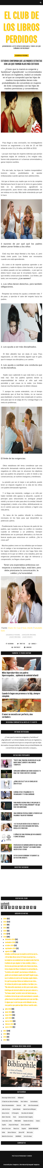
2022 (5, 925)
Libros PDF (21, 1132)
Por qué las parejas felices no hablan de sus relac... (21, 981)
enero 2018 (9, 1027)
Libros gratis (5, 1113)
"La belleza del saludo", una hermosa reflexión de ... (21, 972)
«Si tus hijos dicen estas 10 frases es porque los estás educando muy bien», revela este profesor (26, 826)
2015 (5, 1037)
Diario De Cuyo (14, 628)
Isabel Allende (16, 1109)
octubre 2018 (9, 945)
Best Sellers (24, 1101)
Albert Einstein (6, 1117)
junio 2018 (8, 1012)
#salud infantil (27, 637)
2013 (5, 1040)
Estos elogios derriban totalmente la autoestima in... (21, 969)
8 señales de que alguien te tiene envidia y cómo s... (21, 963)
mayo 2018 (8, 1015)
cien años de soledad (27, 1113)
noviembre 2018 (10, 942)
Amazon (19, 1105)
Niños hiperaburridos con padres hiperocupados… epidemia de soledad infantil (20, 674)
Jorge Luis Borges (13, 1125)
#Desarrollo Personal (13, 635)
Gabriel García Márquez (29, 1109)
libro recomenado (33, 1105)
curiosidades (34, 1101)
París (14, 1117)
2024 (5, 919)
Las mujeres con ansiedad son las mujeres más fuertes (22, 960)
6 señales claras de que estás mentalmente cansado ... (22, 996)
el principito (15, 1113)
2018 (5, 937)
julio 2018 (8, 1009)
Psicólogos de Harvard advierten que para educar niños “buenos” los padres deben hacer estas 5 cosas (28, 847)
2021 (5, 928)
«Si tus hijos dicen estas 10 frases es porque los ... (20, 957)
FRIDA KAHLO (17, 1121)
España (4, 1125)
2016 (5, 1034)
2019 (5, 934)
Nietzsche (30, 1132)
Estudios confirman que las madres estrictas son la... (21, 954)
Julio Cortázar (6, 1109)
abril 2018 (8, 1018)
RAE (25, 1105)
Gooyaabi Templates (33, 1164)
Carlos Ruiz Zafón (7, 1121)
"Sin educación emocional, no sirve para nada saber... (21, 987)
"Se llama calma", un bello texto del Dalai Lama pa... (21, 993)
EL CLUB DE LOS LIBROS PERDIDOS (21, 27)
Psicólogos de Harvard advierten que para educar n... (21, 990)
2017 (5, 1031)
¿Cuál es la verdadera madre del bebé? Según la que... (22, 975)
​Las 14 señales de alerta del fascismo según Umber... (21, 978)
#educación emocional (29, 635)
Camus (38, 1121)
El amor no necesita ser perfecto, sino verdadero (17, 715)
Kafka (3, 1132)
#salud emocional (15, 637)
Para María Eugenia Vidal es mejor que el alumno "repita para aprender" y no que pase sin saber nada (27, 805)
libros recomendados (8, 1105)
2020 (5, 931)
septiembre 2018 (10, 948)
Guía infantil (27, 628)
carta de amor (28, 1136)
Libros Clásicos (12, 1132)
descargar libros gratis (8, 1098)
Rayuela (24, 1128)
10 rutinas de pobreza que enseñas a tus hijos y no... (21, 984)
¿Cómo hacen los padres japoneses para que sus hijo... (21, 999)
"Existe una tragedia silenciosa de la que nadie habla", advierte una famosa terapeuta (27, 762)
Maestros (16, 1128)
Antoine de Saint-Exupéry (26, 1117)
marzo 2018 (9, 1021)
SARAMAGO (18, 1136)
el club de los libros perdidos (10, 1101)
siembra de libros (28, 1121)
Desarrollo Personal (21, 55)
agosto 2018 (9, 951)
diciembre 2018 (10, 939)
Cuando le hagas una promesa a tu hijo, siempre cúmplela (21, 694)
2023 (5, 922)
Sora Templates (14, 1164)
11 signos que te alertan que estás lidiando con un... (21, 1002)
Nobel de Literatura (7, 1136)
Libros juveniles (25, 1125)
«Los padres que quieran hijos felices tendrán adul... (21, 1005)
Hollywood (20, 1098)
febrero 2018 (9, 1024)
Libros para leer (6, 1128)
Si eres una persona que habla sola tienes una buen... (21, 966)
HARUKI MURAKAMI (33, 1128)
